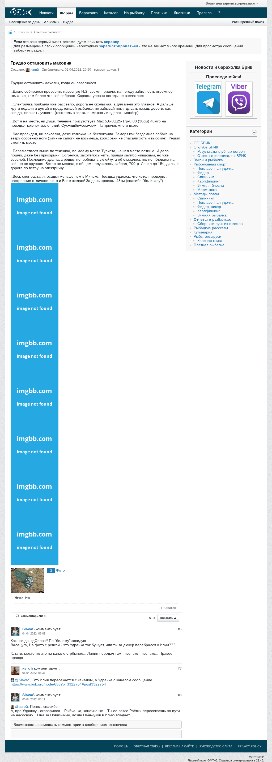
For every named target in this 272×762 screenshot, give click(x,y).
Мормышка (207, 190)
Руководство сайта (215, 746)
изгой (35, 70)
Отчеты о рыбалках (47, 32)
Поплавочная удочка (215, 168)
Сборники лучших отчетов (220, 224)
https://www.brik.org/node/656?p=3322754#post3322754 (58, 684)
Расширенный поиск (248, 22)
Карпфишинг (208, 181)
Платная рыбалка (209, 245)
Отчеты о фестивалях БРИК (221, 156)
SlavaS (28, 629)
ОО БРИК (202, 143)
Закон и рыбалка (208, 160)
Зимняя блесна (210, 185)
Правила (204, 13)
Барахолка (88, 13)
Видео (68, 22)
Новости (46, 13)
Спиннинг (205, 177)
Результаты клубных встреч (221, 151)
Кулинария (203, 232)
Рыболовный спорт (210, 164)
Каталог (111, 13)
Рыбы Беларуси (207, 236)
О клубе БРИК (206, 147)
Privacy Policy (249, 746)
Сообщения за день (24, 22)
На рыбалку (134, 13)
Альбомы (51, 22)
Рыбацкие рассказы (211, 228)
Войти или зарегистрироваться (230, 3)
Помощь (121, 746)
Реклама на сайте (179, 746)
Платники (159, 13)
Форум (66, 13)
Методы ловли (206, 194)
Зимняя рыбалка (212, 215)
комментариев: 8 (33, 616)
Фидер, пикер (209, 207)
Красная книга (209, 241)
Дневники (182, 13)
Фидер (203, 173)
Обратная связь (147, 746)
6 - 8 (152, 617)
